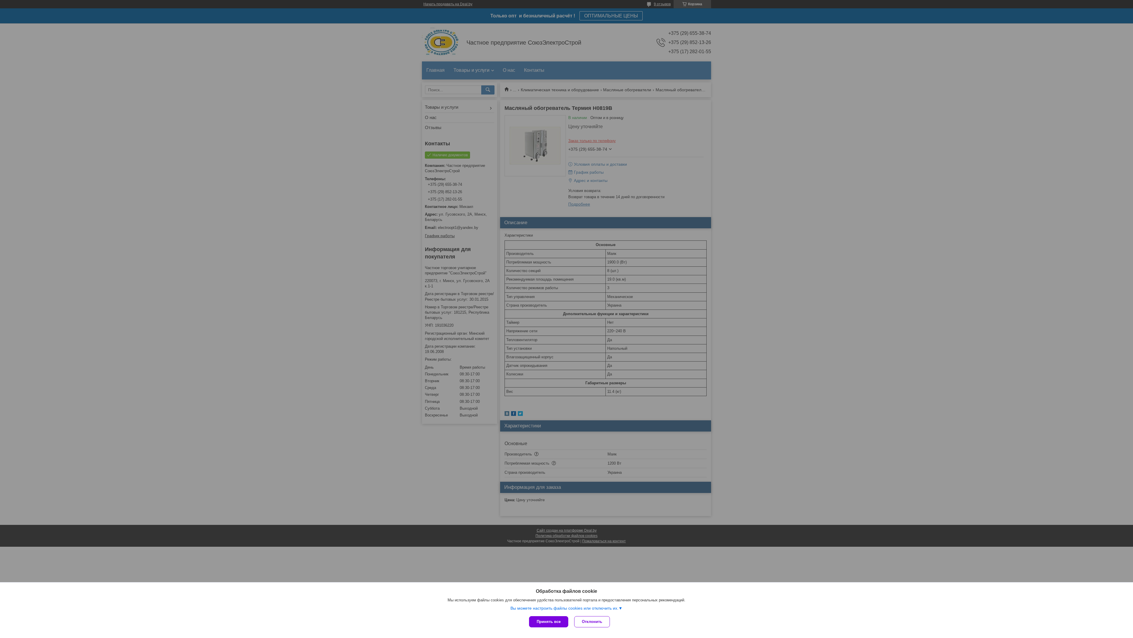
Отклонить (592, 621)
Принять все (549, 621)
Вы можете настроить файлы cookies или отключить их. (564, 608)
